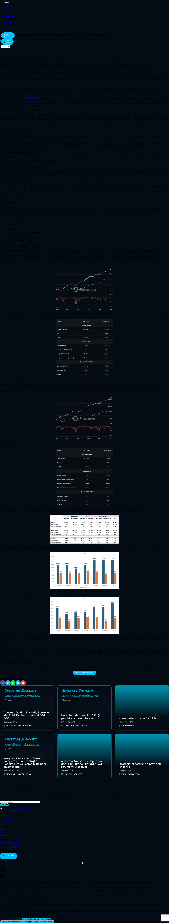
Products (7, 6)
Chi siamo (7, 22)
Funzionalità (8, 11)
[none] (5, 46)
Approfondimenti (10, 27)
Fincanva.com (32, 98)
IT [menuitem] (3, 46)
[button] (2, 682)
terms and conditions (22, 808)
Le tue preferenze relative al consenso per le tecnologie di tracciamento (27, 922)
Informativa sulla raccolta (10, 919)
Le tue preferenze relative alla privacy (36, 919)
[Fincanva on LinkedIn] (3, 876)
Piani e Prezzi (8, 17)
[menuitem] (5, 46)
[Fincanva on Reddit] (3, 869)
